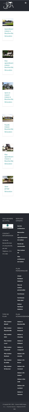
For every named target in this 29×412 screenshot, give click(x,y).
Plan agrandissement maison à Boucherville (7, 147)
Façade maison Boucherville (7, 118)
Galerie (8, 57)
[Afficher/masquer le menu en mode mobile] (26, 3)
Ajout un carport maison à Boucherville (7, 85)
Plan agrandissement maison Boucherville (7, 53)
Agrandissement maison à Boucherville (7, 23)
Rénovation (8, 36)
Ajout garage (7, 182)
